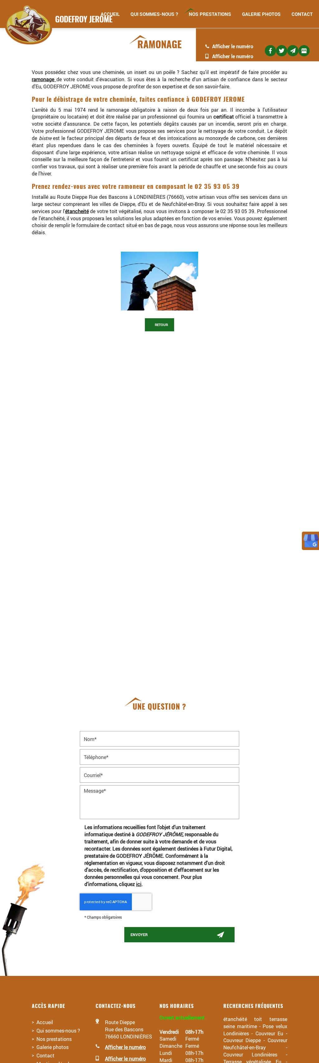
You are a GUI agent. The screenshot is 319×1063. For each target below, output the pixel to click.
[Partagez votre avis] (304, 50)
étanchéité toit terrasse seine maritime (255, 1022)
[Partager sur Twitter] (281, 50)
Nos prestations (210, 14)
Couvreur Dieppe (242, 1040)
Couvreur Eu (269, 1033)
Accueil (44, 1022)
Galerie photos (261, 14)
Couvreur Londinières (250, 1054)
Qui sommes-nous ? (154, 14)
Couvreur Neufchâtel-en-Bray (255, 1044)
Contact (302, 14)
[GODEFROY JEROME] (57, 24)
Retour (161, 324)
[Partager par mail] (292, 50)
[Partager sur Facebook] (270, 50)
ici (138, 884)
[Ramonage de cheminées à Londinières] (159, 281)
